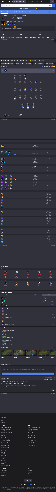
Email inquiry (3, 475)
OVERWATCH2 (4, 439)
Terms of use (4, 472)
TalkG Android (31, 440)
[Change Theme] (44, 1)
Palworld (3, 430)
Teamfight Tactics (5, 429)
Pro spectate (45, 12)
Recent (8, 378)
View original (5, 388)
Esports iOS (30, 445)
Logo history (3, 422)
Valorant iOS (30, 435)
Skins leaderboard (29, 12)
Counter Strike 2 (4, 447)
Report (53, 390)
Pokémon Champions (5, 432)
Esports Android (31, 444)
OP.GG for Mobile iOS (32, 429)
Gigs (2, 463)
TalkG (2, 460)
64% (15, 18)
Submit (28, 373)
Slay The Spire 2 (4, 445)
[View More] (37, 1)
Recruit (29, 473)
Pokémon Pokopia (5, 440)
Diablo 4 (2, 450)
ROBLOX (3, 437)
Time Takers (3, 453)
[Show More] (41, 1)
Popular (3, 378)
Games (2, 457)
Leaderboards (38, 12)
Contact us (3, 477)
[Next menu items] (49, 12)
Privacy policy (4, 470)
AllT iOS (29, 432)
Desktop (2, 455)
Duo (2, 458)
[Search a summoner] (50, 5)
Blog (2, 420)
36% (20, 18)
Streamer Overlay (4, 465)
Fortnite (2, 448)
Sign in (52, 1)
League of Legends (20, 1)
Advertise (30, 472)
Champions (4, 12)
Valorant (3, 434)
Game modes (13, 12)
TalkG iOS (30, 442)
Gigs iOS (30, 439)
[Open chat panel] (55, 40)
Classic (21, 12)
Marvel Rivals (3, 442)
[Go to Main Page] (4, 1)
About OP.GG (3, 417)
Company (3, 419)
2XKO (2, 452)
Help (2, 473)
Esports (2, 462)
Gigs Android (30, 437)
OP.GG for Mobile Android (33, 427)
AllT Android (30, 430)
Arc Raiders (3, 444)
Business (30, 470)
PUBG (2, 435)
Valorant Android (31, 434)
